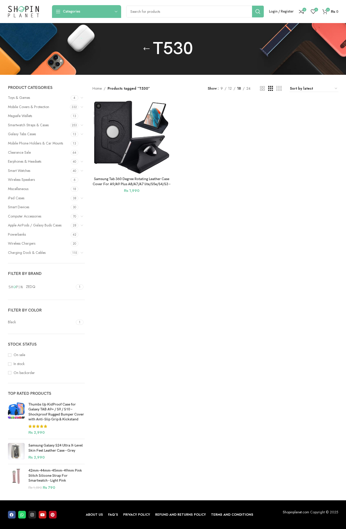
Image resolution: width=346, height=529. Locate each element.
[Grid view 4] (279, 88)
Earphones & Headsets (24, 161)
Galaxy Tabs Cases (22, 134)
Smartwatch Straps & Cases (28, 125)
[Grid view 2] (262, 88)
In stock (19, 363)
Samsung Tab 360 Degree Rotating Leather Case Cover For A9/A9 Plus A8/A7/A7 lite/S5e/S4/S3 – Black (132, 184)
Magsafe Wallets (20, 115)
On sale (19, 354)
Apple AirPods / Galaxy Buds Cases (34, 225)
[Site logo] (23, 11)
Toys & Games (19, 97)
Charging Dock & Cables (27, 252)
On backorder (24, 372)
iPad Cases (16, 198)
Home (97, 88)
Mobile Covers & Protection (28, 106)
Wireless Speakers (21, 179)
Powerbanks (17, 234)
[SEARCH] (258, 11)
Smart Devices (18, 207)
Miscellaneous (18, 188)
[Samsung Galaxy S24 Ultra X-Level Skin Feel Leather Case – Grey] (16, 451)
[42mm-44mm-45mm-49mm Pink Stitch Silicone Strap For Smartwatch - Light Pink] (16, 479)
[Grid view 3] (270, 88)
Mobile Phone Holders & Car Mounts (35, 143)
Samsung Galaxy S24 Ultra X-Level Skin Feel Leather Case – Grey (55, 448)
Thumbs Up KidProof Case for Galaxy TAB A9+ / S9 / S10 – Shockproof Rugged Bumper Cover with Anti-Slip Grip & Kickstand (56, 412)
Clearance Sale (19, 152)
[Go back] (146, 49)
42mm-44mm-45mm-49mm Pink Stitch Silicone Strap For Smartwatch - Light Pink (55, 475)
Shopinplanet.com (296, 512)
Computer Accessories (24, 216)
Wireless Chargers (21, 243)
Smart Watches (19, 170)
